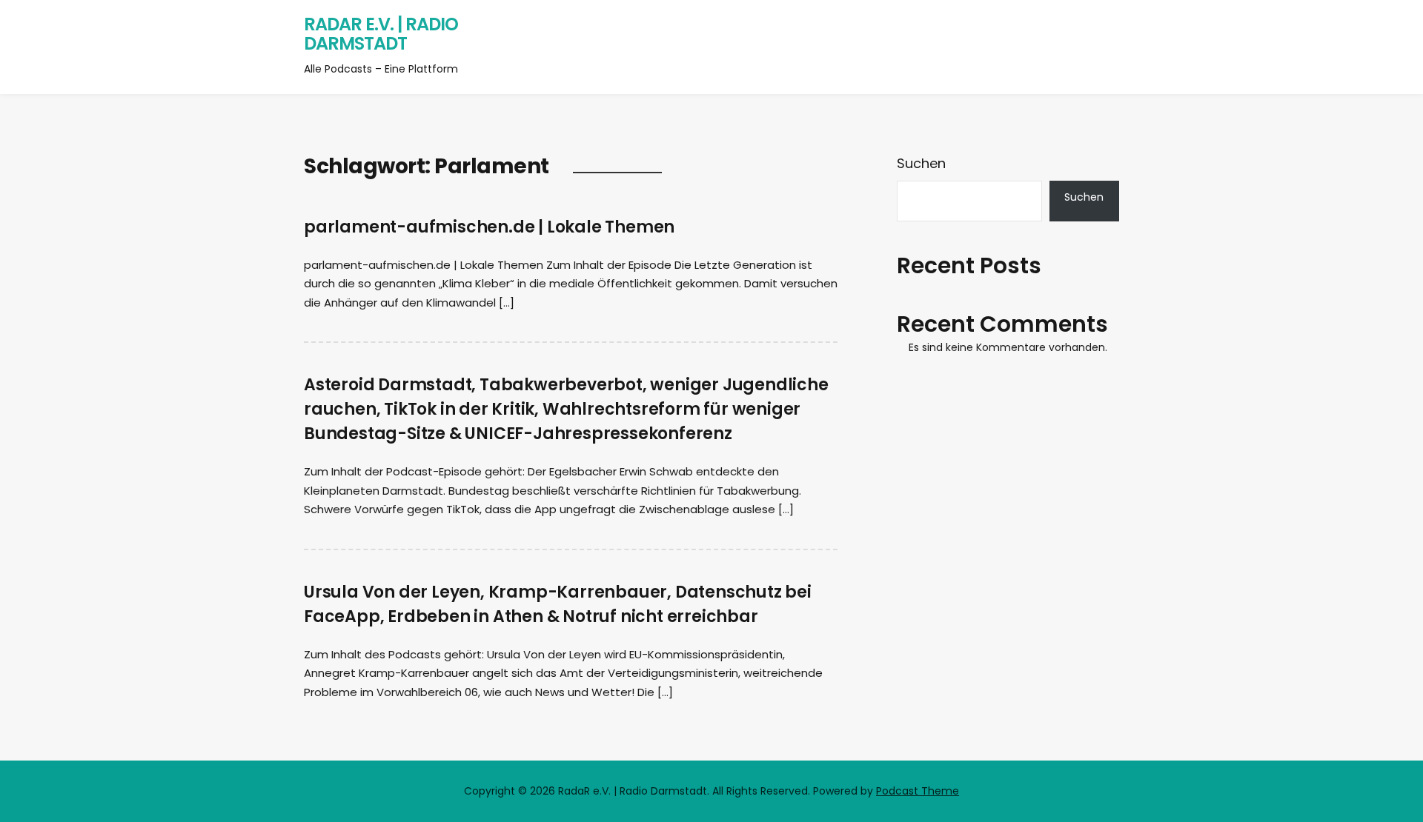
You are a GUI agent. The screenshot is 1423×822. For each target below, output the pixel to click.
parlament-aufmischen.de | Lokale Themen (489, 226)
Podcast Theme (917, 790)
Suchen (921, 163)
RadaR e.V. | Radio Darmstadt (381, 34)
